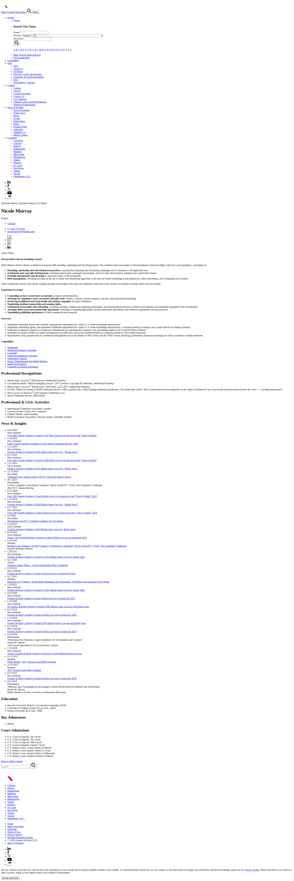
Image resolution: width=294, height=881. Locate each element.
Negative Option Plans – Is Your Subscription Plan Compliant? (37, 565)
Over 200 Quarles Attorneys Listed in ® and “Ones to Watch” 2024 (52, 513)
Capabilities (13, 60)
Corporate (12, 353)
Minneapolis (19, 157)
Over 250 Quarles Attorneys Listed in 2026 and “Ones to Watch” (52, 460)
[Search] (29, 12)
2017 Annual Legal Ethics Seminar (24, 670)
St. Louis (17, 165)
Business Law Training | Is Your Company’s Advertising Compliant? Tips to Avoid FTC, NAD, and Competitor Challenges (67, 546)
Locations (12, 138)
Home (10, 823)
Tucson (17, 173)
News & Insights (15, 107)
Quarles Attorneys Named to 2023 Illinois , (41, 529)
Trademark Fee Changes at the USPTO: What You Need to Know (39, 477)
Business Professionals (24, 104)
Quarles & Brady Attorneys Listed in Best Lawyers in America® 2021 (41, 598)
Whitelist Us (19, 132)
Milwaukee (18, 154)
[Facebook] (8, 186)
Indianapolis (19, 149)
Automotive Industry (17, 358)
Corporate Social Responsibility (28, 77)
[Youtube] (9, 193)
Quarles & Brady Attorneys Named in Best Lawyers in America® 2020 (41, 615)
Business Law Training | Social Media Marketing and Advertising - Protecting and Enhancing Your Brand (58, 582)
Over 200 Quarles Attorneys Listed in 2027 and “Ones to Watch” (52, 435)
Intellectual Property (17, 364)
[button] (9, 198)
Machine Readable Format (20, 837)
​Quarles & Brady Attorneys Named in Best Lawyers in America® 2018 (41, 678)
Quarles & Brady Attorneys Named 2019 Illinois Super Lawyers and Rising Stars (46, 623)
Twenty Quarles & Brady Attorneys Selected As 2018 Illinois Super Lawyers (44, 653)
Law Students (20, 99)
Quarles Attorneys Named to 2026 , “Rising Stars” (42, 452)
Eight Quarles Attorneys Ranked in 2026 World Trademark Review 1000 (42, 443)
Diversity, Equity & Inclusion (27, 74)
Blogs (16, 124)
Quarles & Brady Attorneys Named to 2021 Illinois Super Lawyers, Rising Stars (46, 590)
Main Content (8, 12)
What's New (19, 113)
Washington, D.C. (22, 176)
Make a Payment (15, 826)
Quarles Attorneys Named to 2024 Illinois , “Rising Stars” (42, 504)
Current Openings (22, 93)
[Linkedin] (9, 182)
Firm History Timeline (24, 82)
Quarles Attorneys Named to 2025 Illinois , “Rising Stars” (42, 468)
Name (16, 32)
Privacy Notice (14, 834)
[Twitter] (9, 190)
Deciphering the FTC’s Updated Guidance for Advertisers (35, 521)
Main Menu (20, 12)
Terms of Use (13, 832)
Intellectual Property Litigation (22, 350)
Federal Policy (20, 126)
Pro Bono (18, 71)
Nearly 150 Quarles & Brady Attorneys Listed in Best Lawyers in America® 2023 (47, 537)
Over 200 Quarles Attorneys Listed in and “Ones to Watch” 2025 (52, 496)
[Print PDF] (9, 240)
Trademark (12, 347)
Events (16, 118)
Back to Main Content (12, 761)
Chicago (17, 143)
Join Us (17, 91)
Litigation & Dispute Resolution (22, 366)
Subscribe (18, 129)
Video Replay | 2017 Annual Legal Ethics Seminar (31, 662)
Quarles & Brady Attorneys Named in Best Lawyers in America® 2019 (41, 631)
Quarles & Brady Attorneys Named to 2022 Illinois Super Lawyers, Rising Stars (46, 557)
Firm (9, 63)
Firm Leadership (21, 57)
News (16, 115)
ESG (15, 80)
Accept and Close (10, 878)
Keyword (18, 38)
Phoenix (17, 162)
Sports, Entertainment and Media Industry (27, 361)
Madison (17, 151)
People (10, 17)
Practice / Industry (22, 35)
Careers (11, 85)
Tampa (16, 171)
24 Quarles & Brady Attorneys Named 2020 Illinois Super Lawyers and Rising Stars (48, 606)
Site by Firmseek (15, 843)
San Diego (18, 168)
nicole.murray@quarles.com (21, 231)
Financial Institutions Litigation (22, 355)
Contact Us (18, 96)
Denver (17, 146)
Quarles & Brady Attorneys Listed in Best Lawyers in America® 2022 (41, 573)
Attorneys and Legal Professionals (30, 102)
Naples (16, 160)
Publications (19, 121)
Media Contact (20, 135)
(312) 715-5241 (17, 228)
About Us (18, 68)
